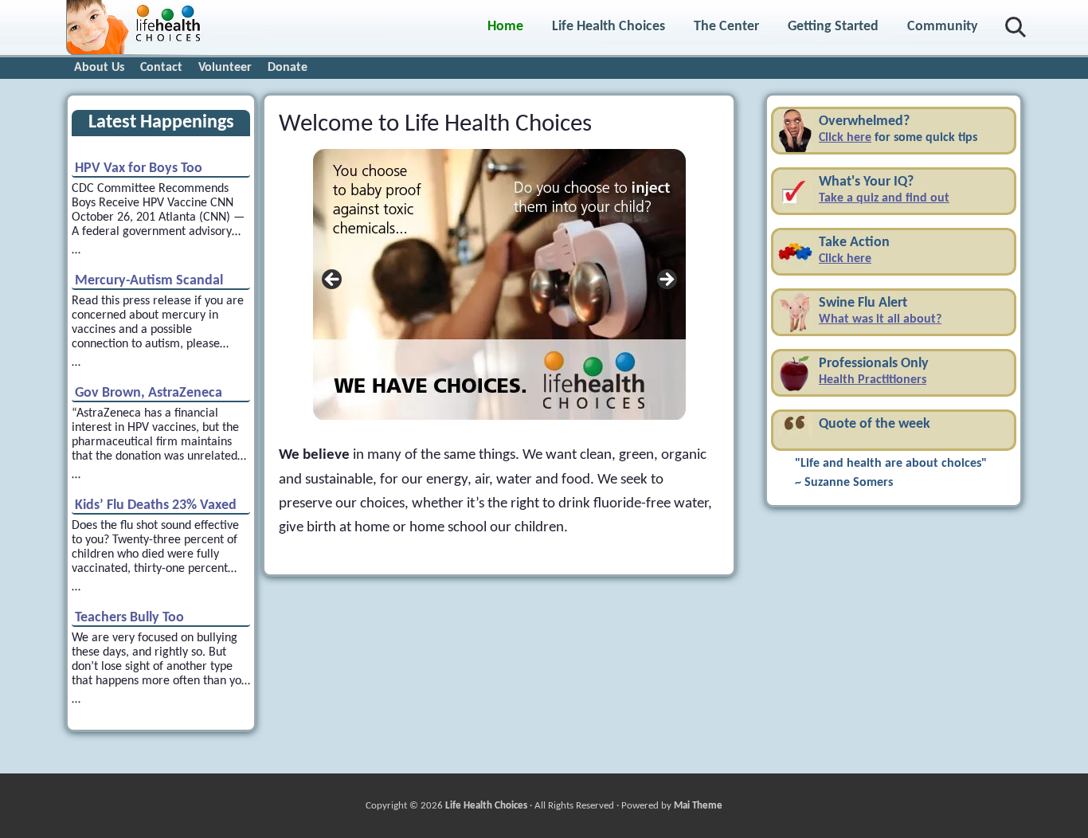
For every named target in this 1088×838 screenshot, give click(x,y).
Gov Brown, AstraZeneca (148, 393)
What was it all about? (880, 319)
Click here (845, 137)
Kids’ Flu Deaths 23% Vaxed (156, 506)
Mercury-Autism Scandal (149, 281)
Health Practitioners (872, 380)
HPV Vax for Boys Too (138, 169)
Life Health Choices (486, 806)
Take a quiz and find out (884, 198)
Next (666, 280)
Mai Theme (698, 806)
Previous (333, 280)
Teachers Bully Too (129, 618)
